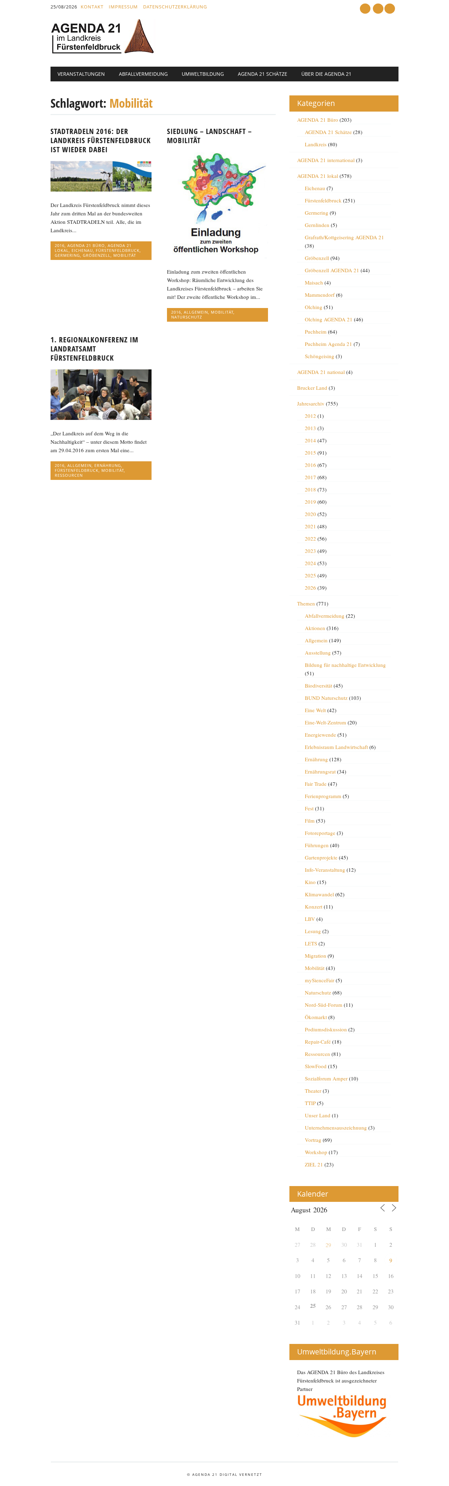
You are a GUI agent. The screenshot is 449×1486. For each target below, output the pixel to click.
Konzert (313, 906)
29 (328, 1245)
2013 (310, 427)
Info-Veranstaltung (325, 869)
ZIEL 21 (314, 1164)
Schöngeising (319, 356)
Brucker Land (312, 387)
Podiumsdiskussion (326, 1029)
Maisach (314, 282)
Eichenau (82, 250)
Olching (313, 306)
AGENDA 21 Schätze (262, 74)
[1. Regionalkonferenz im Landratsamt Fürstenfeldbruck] (101, 417)
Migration (315, 955)
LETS (311, 943)
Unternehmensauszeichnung (336, 1127)
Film (310, 820)
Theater (313, 1090)
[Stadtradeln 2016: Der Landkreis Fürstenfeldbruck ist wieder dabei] (101, 189)
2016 (60, 245)
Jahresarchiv (310, 403)
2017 (310, 477)
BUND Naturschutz (326, 697)
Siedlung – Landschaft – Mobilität (209, 135)
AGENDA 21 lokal (317, 175)
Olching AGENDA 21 (329, 319)
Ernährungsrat (320, 771)
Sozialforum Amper (326, 1078)
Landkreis (316, 144)
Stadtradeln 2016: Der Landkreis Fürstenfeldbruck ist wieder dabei (101, 140)
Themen (306, 603)
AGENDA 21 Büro (86, 245)
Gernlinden (317, 224)
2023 (310, 550)
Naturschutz (186, 317)
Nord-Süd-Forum (323, 1004)
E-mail (378, 9)
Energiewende (320, 734)
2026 (310, 587)
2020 (310, 513)
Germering (67, 255)
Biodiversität (318, 685)
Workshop (316, 1152)
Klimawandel (319, 894)
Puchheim (316, 331)
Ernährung (107, 465)
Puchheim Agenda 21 (328, 343)
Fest (309, 808)
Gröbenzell (96, 255)
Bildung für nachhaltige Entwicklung (345, 664)
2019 (310, 501)
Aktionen (315, 627)
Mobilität (124, 255)
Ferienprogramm (323, 795)
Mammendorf (320, 294)
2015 (310, 452)
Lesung (313, 931)
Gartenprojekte (321, 857)
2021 (310, 526)
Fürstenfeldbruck (118, 250)
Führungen (317, 845)
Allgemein (196, 312)
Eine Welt (315, 710)
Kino (310, 881)
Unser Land (317, 1115)
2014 (310, 440)
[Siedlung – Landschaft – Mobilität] (217, 256)
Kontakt (92, 7)
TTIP (310, 1102)
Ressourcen (69, 475)
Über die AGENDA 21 (326, 74)
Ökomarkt (316, 1016)
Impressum (123, 7)
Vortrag (313, 1139)
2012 (310, 415)
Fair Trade (316, 783)
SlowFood (316, 1066)
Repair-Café (318, 1041)
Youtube (365, 9)
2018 (310, 489)
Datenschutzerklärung (175, 7)
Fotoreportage (320, 832)
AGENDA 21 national (321, 371)
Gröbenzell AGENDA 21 (332, 270)
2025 (310, 575)
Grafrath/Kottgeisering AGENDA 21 (344, 237)
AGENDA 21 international (326, 159)
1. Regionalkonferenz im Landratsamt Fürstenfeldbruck (94, 349)
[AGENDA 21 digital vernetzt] (103, 51)
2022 (310, 538)
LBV (310, 918)
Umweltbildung (203, 74)
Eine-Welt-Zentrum (325, 722)
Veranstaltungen (81, 74)
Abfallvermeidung (143, 74)
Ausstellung (318, 652)
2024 (310, 563)
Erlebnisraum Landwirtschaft (336, 746)
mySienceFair (319, 980)
